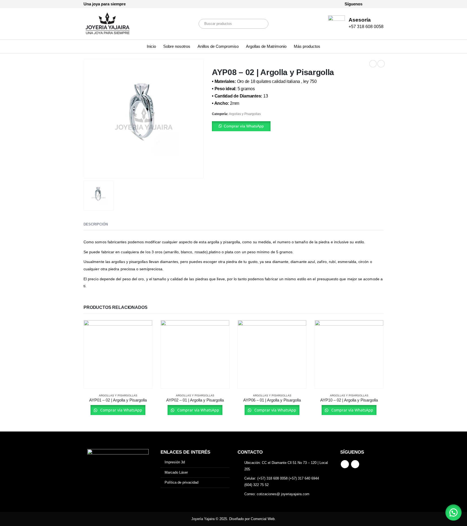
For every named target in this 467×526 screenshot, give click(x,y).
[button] (297, 126)
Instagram (355, 464)
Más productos (307, 46)
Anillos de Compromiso (218, 46)
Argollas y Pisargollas (245, 114)
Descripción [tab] (96, 224)
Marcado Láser (176, 472)
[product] (118, 354)
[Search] (260, 23)
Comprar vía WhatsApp (244, 126)
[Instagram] (379, 4)
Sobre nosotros (176, 46)
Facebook (345, 464)
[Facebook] (370, 4)
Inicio (151, 46)
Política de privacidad (181, 482)
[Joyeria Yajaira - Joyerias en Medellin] (108, 24)
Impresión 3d (175, 462)
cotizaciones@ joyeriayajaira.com (283, 494)
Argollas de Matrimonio (266, 46)
